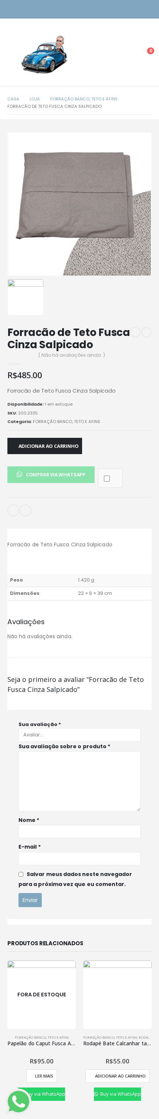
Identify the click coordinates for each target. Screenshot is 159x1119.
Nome (28, 820)
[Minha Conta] (127, 54)
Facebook (25, 510)
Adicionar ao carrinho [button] (120, 1076)
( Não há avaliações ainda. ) (71, 355)
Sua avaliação (39, 724)
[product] (117, 994)
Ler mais (44, 1076)
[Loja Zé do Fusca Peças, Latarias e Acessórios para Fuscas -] (44, 54)
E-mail (13, 510)
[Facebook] (147, 9)
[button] (51, 474)
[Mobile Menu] (12, 54)
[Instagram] (134, 9)
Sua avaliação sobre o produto (64, 746)
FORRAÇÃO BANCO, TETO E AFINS (66, 421)
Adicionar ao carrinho (48, 446)
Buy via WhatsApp (44, 1093)
